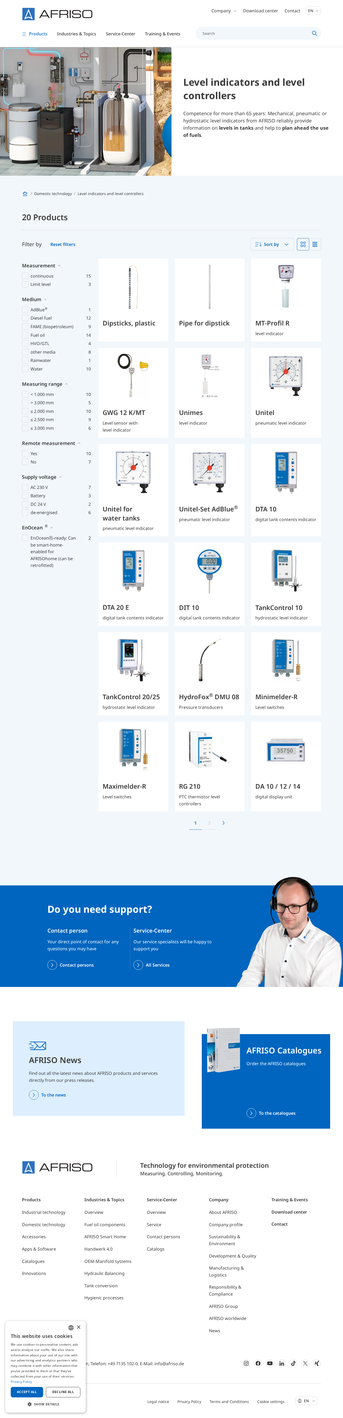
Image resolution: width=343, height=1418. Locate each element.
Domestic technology (43, 1225)
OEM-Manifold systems (108, 1261)
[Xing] (317, 1363)
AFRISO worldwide (227, 1318)
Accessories (34, 1237)
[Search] (315, 33)
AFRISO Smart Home (105, 1237)
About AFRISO (223, 1212)
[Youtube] (270, 1363)
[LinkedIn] (281, 1363)
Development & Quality (232, 1256)
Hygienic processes (104, 1298)
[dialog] (45, 1367)
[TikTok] (293, 1363)
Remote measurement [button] (48, 443)
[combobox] (272, 244)
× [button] (78, 1327)
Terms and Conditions (229, 1401)
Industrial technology (43, 1212)
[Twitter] (305, 1363)
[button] (45, 1404)
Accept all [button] (27, 1392)
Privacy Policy (189, 1401)
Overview (93, 1212)
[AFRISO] (57, 14)
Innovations (34, 1273)
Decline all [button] (63, 1392)
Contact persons (77, 965)
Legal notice (158, 1401)
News (214, 1331)
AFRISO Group (223, 1306)
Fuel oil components (104, 1225)
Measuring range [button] (42, 384)
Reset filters (62, 244)
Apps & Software (39, 1249)
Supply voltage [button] (39, 477)
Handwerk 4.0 (98, 1249)
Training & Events (289, 1200)
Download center (260, 11)
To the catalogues (277, 1113)
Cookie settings (271, 1401)
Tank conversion (101, 1286)
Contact (292, 11)
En (311, 10)
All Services (158, 965)
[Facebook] (258, 1363)
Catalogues (33, 1261)
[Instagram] (246, 1363)
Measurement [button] (38, 265)
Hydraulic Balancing (104, 1273)
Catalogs (156, 1249)
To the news (53, 1095)
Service (154, 1225)
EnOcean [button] (35, 527)
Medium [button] (31, 299)
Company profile (226, 1225)
